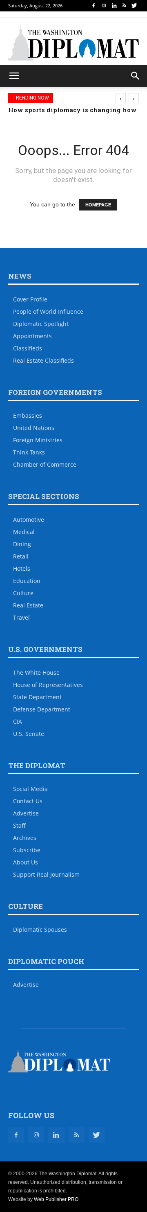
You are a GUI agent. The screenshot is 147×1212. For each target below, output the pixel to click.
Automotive (28, 519)
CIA (17, 721)
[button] (135, 76)
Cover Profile (30, 299)
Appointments (32, 336)
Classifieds (27, 348)
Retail (21, 556)
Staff (19, 825)
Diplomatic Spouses (40, 929)
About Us (25, 862)
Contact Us (27, 801)
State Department (37, 697)
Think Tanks (29, 452)
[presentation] (121, 98)
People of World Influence (48, 311)
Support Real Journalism (46, 874)
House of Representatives (48, 685)
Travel (21, 617)
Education (26, 581)
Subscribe (26, 850)
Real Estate (28, 605)
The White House (36, 672)
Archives (24, 838)
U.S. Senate (28, 734)
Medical (24, 532)
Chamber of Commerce (44, 464)
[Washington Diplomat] (73, 42)
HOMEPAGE (98, 204)
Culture (23, 593)
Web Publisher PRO (56, 1199)
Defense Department (41, 709)
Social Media (30, 789)
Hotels (21, 568)
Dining (22, 544)
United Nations (33, 428)
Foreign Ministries (37, 440)
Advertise (26, 813)
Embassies (27, 415)
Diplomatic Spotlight (41, 324)
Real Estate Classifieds (43, 360)
